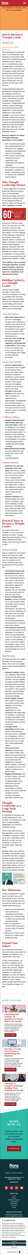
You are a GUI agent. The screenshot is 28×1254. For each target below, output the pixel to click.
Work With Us (14, 1203)
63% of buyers (10, 156)
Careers (14, 1207)
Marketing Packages (14, 1200)
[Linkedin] (17, 1188)
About (14, 1196)
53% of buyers (10, 167)
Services (14, 1198)
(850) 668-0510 (14, 1182)
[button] (24, 3)
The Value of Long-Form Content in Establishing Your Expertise (12, 1052)
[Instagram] (11, 1188)
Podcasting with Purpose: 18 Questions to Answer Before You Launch (13, 1017)
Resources (14, 1205)
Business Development (10, 47)
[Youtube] (22, 1188)
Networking (6, 49)
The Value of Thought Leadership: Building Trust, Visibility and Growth (13, 1086)
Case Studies (14, 1201)
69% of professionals (13, 144)
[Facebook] (6, 1188)
